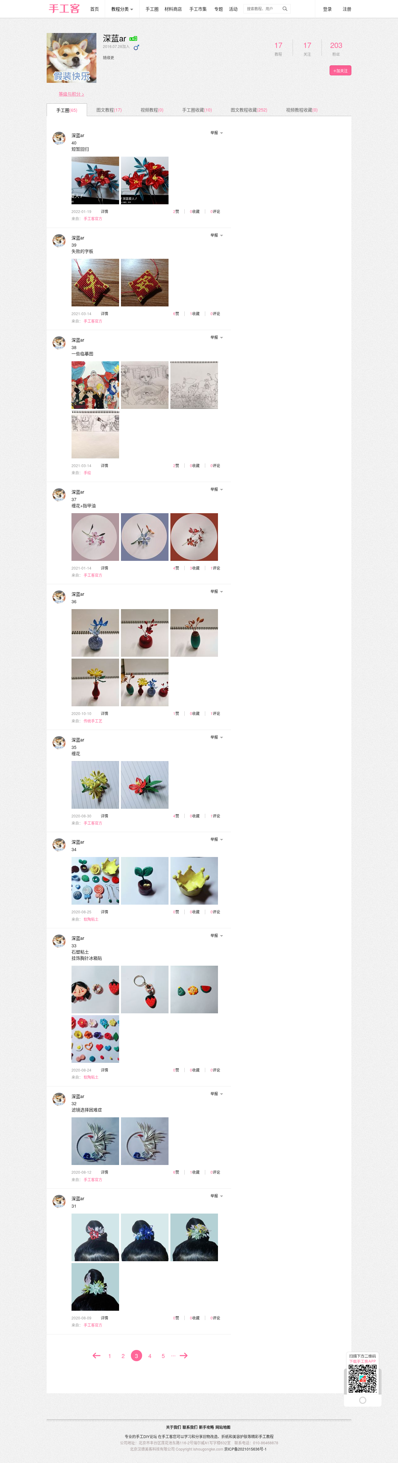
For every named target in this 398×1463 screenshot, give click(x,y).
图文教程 (109, 110)
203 (336, 44)
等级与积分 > (71, 94)
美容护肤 (240, 1436)
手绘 (87, 473)
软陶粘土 (91, 919)
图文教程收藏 (249, 110)
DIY (146, 1436)
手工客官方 (93, 219)
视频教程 (152, 110)
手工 (139, 1436)
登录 (327, 9)
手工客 (167, 1436)
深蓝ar (78, 135)
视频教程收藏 (302, 110)
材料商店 (173, 9)
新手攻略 (206, 1427)
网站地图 (222, 1427)
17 (278, 44)
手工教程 (266, 1436)
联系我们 (190, 1427)
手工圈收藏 (197, 110)
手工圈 (152, 9)
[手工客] (68, 5)
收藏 (196, 211)
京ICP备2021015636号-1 (245, 1448)
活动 (233, 9)
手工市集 (198, 9)
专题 (218, 9)
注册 (347, 9)
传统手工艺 (93, 721)
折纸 (225, 1436)
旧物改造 (210, 1436)
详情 (104, 211)
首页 (94, 9)
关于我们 (173, 1427)
